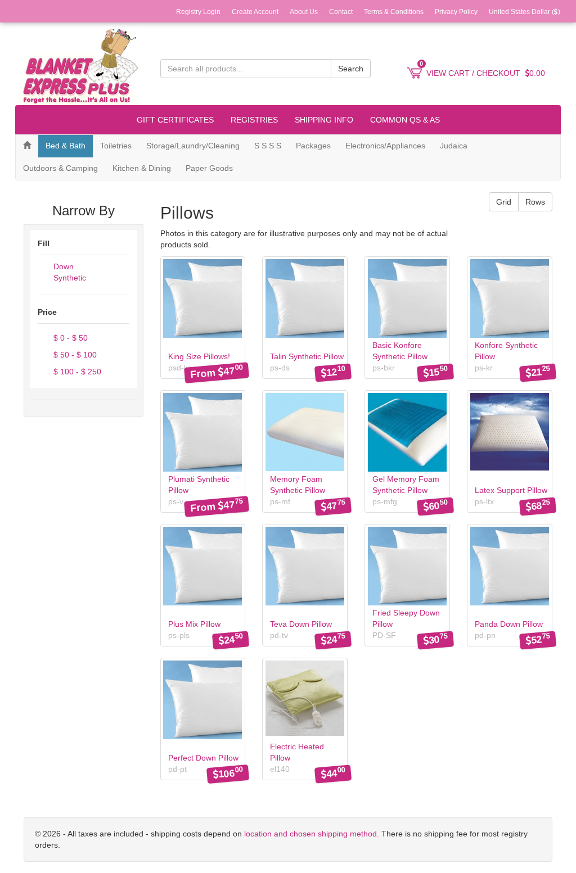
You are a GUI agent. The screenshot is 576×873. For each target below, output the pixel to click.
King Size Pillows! (199, 356)
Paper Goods (209, 168)
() (524, 12)
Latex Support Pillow (511, 490)
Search (350, 68)
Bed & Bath (66, 146)
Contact (341, 12)
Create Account (255, 12)
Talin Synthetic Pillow (307, 356)
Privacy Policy (456, 12)
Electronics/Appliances (385, 146)
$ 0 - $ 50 (69, 337)
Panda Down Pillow (509, 623)
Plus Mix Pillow (194, 623)
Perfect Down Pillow (203, 757)
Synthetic (68, 277)
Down (62, 266)
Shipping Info (324, 119)
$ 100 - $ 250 (76, 371)
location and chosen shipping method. (310, 833)
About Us (304, 12)
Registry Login (198, 12)
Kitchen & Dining (141, 168)
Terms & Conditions (394, 12)
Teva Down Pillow (301, 623)
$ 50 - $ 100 (74, 354)
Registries (254, 119)
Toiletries (116, 146)
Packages (313, 146)
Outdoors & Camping (60, 168)
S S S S (267, 146)
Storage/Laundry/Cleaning (193, 146)
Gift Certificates (175, 119)
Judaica (453, 146)
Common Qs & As (405, 119)
